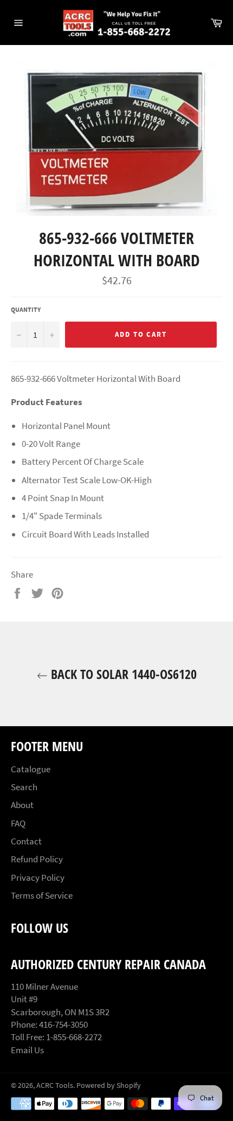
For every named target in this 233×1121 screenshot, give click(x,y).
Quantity (26, 309)
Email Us (27, 1050)
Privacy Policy (37, 877)
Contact (26, 841)
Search (24, 787)
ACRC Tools (54, 1085)
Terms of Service (42, 895)
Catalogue (30, 769)
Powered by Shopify (108, 1085)
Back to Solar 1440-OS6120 (122, 674)
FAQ (18, 823)
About (22, 805)
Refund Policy (37, 859)
